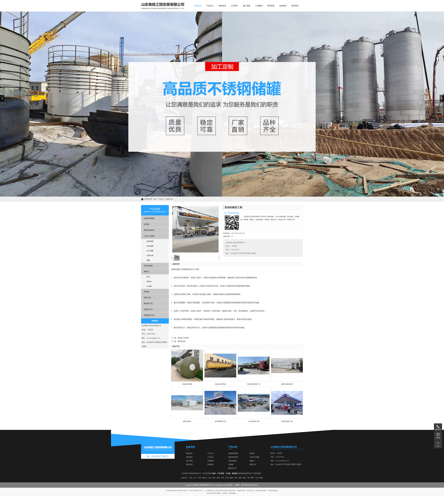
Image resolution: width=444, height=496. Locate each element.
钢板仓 (252, 461)
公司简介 (234, 6)
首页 (155, 199)
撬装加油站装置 (287, 384)
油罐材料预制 (233, 453)
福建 (231, 478)
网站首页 (198, 6)
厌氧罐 (230, 464)
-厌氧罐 (146, 292)
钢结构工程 (232, 468)
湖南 (244, 478)
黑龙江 (204, 478)
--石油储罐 (149, 246)
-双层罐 (146, 224)
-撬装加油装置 (148, 230)
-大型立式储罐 (148, 236)
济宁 (222, 478)
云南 (256, 478)
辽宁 (195, 478)
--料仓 (148, 277)
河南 (239, 478)
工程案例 (258, 6)
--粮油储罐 (149, 241)
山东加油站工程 (253, 421)
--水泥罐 (149, 286)
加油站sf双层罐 (220, 384)
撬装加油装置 (233, 457)
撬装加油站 (187, 421)
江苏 (226, 478)
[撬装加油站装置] (287, 381)
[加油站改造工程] (287, 418)
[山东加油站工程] (254, 418)
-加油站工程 (148, 309)
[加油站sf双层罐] (220, 381)
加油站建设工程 (220, 421)
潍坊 (218, 478)
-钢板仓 (146, 271)
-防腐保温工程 (148, 315)
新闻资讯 (222, 6)
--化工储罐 (149, 251)
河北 (191, 478)
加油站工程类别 (183, 338)
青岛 (214, 478)
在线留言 (283, 6)
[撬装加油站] (187, 418)
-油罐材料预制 (148, 218)
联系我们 (295, 6)
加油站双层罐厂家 (253, 384)
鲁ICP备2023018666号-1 (250, 485)
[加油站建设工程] (220, 418)
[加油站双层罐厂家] (254, 381)
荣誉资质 (271, 6)
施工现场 (246, 6)
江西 (235, 478)
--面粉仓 (149, 281)
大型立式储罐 (254, 457)
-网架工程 (147, 297)
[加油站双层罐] (187, 381)
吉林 (199, 478)
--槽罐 (148, 260)
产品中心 (210, 6)
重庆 (252, 478)
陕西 (261, 478)
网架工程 (253, 464)
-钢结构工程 (148, 303)
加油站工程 (169, 199)
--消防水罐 (149, 255)
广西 (248, 478)
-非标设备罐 (148, 266)
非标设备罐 (232, 461)
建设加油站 (182, 341)
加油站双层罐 (187, 384)
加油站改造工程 (287, 421)
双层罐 (252, 453)
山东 (209, 478)
